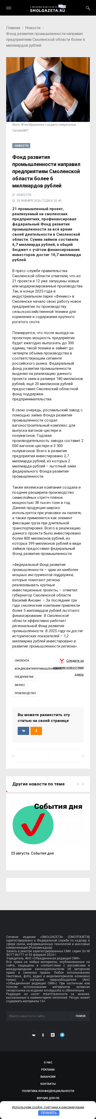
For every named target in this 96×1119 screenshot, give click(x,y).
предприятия (24, 677)
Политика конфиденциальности (48, 1091)
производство (25, 693)
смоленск (22, 660)
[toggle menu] (8, 8)
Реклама (48, 1069)
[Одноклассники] (43, 1035)
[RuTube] (52, 1035)
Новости (32, 28)
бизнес (20, 685)
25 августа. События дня (32, 853)
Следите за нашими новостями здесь (68, 668)
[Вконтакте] (33, 1035)
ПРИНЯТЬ (49, 1113)
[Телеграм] (62, 1035)
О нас (48, 1062)
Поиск (81, 1016)
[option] (48, 829)
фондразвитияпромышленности (38, 668)
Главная (13, 28)
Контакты (48, 1084)
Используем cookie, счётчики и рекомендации (48, 1107)
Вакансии (48, 1076)
